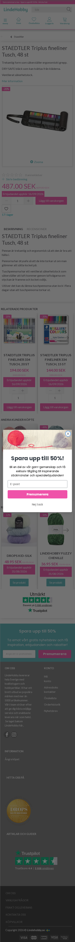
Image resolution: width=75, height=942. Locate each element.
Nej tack (37, 504)
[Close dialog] (68, 433)
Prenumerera (37, 494)
